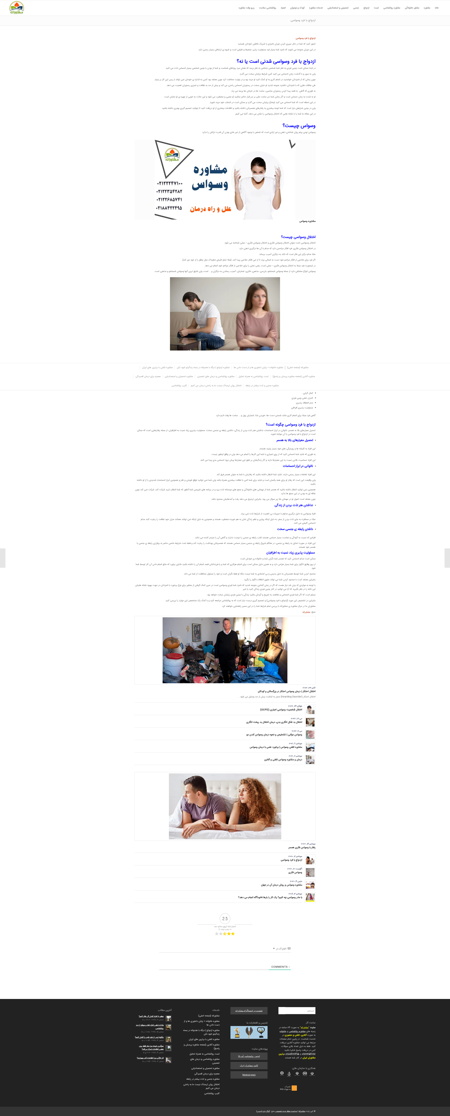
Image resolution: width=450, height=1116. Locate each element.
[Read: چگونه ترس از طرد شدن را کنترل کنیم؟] (168, 1039)
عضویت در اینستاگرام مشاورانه (249, 1010)
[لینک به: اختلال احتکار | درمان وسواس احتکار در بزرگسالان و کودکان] (225, 650)
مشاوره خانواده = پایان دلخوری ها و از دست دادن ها (202, 1023)
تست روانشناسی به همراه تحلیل (204, 1054)
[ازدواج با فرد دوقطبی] (447, 558)
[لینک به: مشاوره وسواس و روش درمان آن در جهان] (310, 885)
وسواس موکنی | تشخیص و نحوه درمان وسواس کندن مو (274, 735)
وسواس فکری (295, 872)
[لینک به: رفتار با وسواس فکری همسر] (225, 806)
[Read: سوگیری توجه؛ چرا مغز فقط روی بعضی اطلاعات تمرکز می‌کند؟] (168, 1048)
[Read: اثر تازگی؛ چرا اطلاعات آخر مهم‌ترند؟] (168, 1060)
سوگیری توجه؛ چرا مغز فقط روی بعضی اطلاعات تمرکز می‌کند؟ (151, 1047)
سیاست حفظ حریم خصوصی (286, 1111)
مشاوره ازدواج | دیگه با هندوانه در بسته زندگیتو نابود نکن (201, 1032)
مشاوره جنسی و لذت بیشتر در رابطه (203, 1079)
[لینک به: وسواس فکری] (310, 872)
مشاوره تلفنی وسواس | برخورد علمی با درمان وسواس (276, 747)
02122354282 (309, 1054)
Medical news (249, 1075)
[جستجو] (234, 8)
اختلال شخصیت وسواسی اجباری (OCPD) (281, 710)
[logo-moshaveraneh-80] (16, 8)
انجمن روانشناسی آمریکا (249, 1056)
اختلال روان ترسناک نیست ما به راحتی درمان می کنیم (201, 1086)
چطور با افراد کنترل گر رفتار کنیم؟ (151, 1016)
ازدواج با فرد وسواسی (303, 20)
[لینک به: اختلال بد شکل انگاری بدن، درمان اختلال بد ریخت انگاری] (310, 722)
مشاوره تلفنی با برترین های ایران (204, 1039)
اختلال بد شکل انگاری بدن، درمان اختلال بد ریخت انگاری (274, 722)
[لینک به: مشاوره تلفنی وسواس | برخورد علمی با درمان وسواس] (310, 747)
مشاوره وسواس (308, 221)
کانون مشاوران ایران (249, 1065)
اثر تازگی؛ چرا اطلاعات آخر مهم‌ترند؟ (150, 1058)
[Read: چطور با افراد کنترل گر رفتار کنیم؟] (168, 1018)
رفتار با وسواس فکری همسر (302, 847)
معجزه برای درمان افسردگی (207, 1074)
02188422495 (292, 1054)
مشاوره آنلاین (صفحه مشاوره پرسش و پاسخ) (202, 1046)
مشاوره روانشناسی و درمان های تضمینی (205, 1061)
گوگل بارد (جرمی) (263, 1111)
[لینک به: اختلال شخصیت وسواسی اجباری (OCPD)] (310, 709)
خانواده (283, 1031)
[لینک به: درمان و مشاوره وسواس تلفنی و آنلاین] (310, 759)
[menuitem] (437, 8)
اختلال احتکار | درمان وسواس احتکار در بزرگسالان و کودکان (287, 691)
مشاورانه (306, 612)
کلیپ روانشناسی (212, 1093)
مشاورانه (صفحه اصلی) (209, 1016)
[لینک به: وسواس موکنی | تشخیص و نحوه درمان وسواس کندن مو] (310, 734)
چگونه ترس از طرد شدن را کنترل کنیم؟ (149, 1037)
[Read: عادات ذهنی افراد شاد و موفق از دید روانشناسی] (168, 1027)
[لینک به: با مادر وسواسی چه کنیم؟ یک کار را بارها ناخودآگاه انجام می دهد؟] (310, 897)
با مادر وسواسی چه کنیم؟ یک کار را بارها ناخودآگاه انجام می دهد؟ (270, 897)
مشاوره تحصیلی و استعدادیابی (205, 1068)
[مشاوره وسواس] (225, 180)
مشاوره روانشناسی (297, 1031)
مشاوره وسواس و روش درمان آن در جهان (281, 885)
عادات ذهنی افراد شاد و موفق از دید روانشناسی (150, 1027)
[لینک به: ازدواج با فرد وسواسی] (310, 860)
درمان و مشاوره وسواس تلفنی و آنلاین (283, 760)
